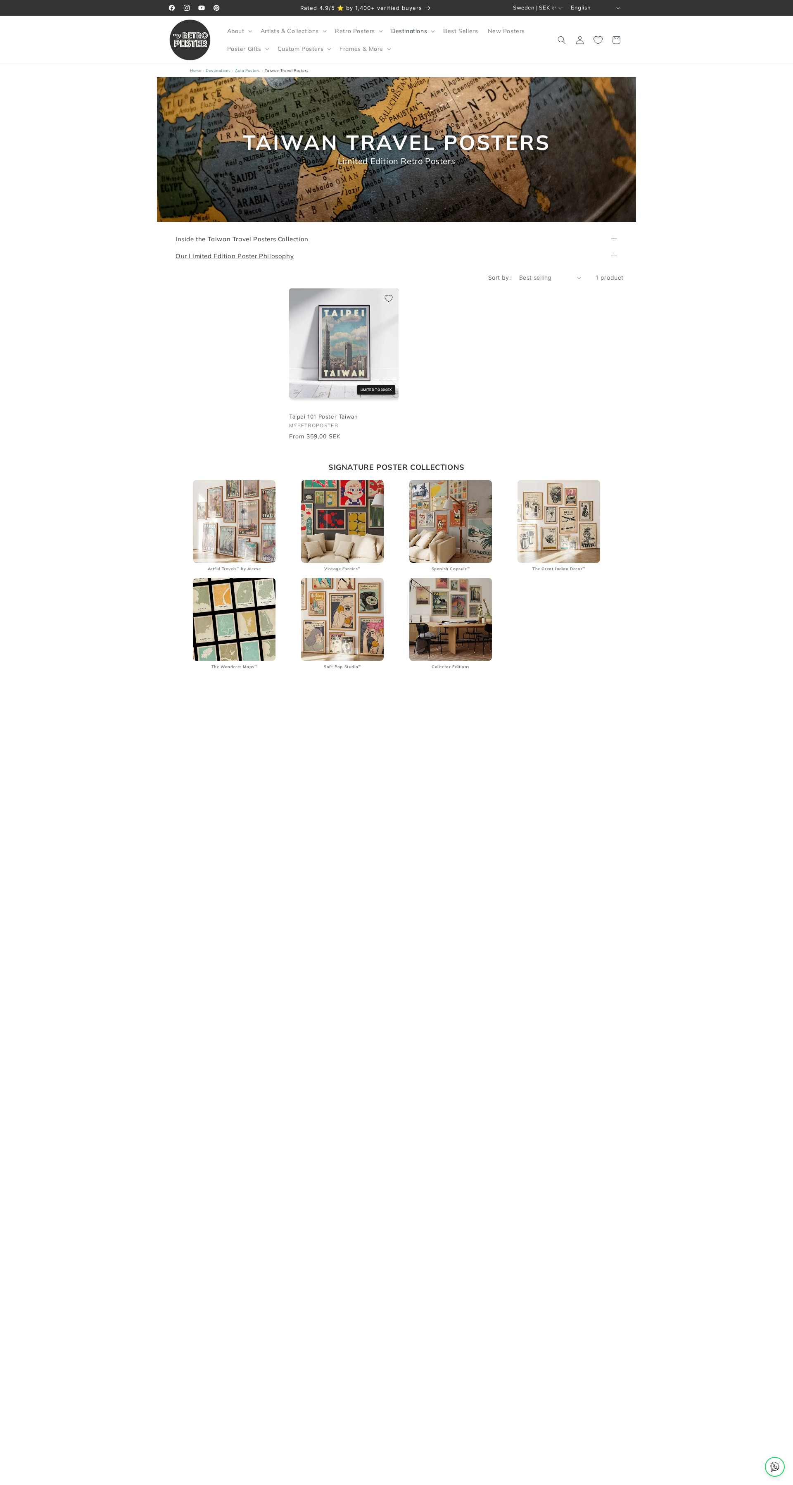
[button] (239, 31)
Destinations (218, 70)
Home (195, 70)
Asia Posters (247, 70)
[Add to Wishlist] (389, 298)
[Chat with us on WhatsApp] (775, 1467)
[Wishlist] (598, 40)
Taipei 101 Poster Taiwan (323, 417)
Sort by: (499, 277)
